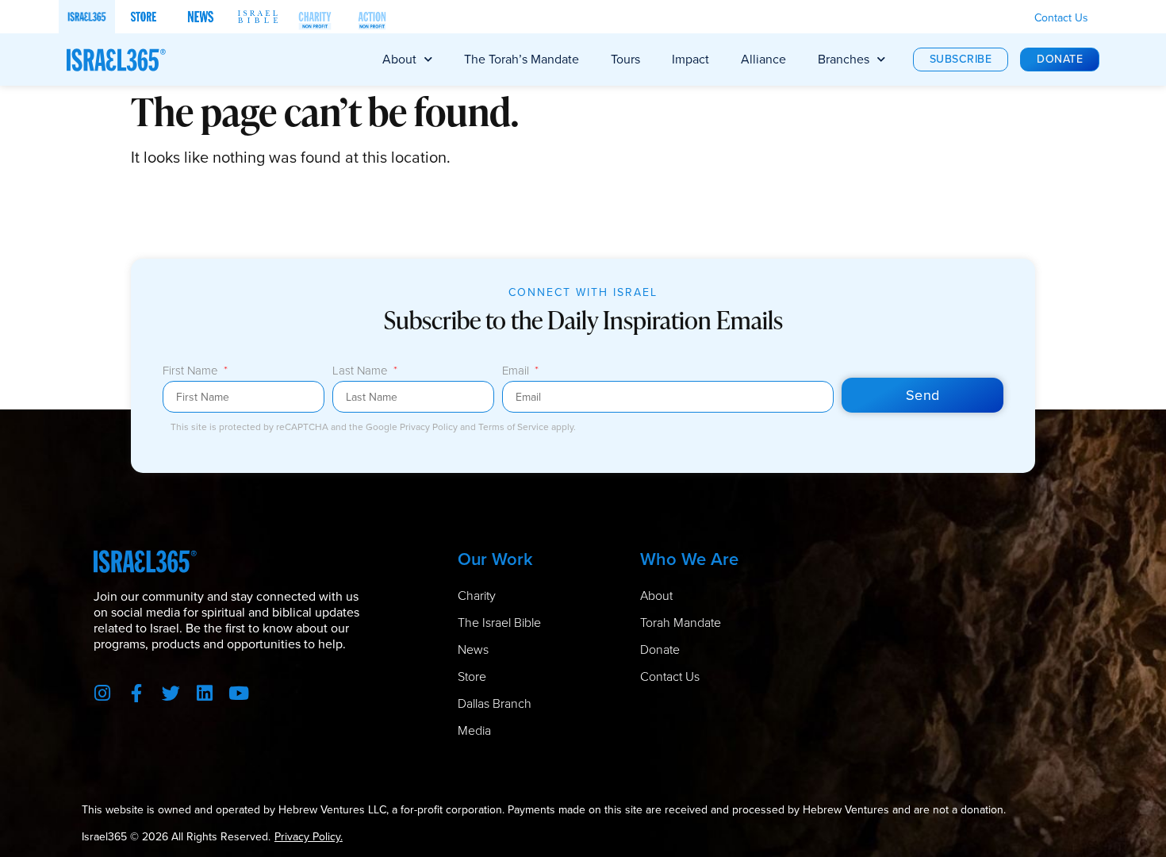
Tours (625, 59)
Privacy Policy (430, 427)
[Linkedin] (205, 693)
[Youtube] (239, 693)
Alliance (763, 59)
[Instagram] (103, 693)
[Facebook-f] (137, 693)
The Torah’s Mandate (521, 59)
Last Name (361, 372)
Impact (690, 59)
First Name (192, 372)
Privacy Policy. (308, 836)
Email (517, 372)
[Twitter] (171, 693)
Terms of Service (514, 427)
